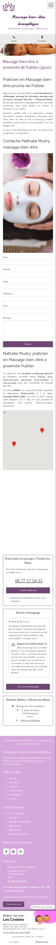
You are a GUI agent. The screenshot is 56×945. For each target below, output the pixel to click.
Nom (5, 257)
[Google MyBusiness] (13, 852)
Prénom (6, 269)
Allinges (41, 376)
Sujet (5, 306)
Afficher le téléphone (30, 720)
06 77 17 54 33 (28, 580)
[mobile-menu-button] (51, 5)
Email (5, 281)
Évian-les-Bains (41, 379)
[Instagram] (21, 852)
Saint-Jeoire (26, 379)
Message (7, 318)
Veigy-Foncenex (10, 379)
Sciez (49, 376)
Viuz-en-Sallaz (10, 383)
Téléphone (8, 293)
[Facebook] (6, 852)
